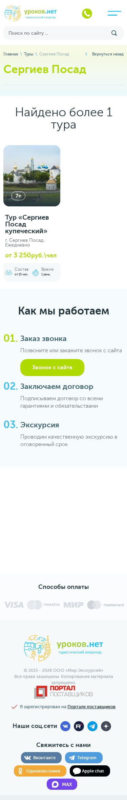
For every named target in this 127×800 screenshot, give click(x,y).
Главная (10, 54)
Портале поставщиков (91, 706)
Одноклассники (43, 770)
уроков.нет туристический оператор (31, 13)
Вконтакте (44, 757)
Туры (28, 54)
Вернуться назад (108, 54)
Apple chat (93, 770)
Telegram (87, 757)
